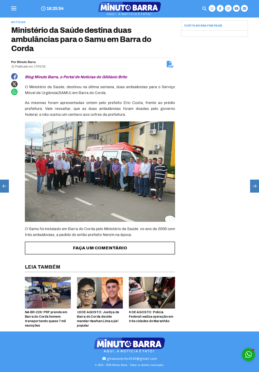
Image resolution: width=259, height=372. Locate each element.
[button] (248, 354)
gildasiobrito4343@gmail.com (131, 358)
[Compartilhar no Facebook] (14, 76)
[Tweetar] (14, 84)
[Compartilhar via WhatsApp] (14, 92)
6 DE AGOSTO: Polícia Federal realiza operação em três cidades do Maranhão (151, 316)
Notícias (18, 22)
